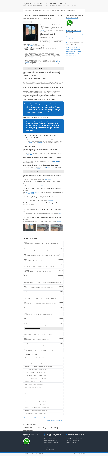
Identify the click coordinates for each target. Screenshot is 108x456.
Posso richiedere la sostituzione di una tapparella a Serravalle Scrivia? (38, 366)
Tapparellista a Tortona (70, 57)
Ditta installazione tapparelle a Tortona (56, 428)
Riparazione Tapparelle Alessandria (73, 49)
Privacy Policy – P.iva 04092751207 (79, 453)
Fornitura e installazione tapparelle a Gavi (55, 420)
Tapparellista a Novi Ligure (71, 55)
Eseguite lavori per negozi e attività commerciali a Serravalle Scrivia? (38, 398)
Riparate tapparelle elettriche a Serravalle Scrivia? (34, 381)
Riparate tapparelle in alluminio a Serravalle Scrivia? (35, 396)
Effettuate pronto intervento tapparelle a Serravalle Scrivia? (36, 360)
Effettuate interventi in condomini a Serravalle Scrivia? (35, 375)
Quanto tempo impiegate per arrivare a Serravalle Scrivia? (36, 378)
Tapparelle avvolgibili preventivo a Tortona (42, 428)
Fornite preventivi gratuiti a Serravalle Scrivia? (33, 387)
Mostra (29, 21)
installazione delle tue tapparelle (32, 192)
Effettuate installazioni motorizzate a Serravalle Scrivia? (36, 369)
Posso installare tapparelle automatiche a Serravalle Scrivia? (37, 407)
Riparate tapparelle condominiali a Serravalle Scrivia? (35, 393)
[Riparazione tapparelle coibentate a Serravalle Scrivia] (29, 227)
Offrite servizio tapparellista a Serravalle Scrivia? (34, 357)
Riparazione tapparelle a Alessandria (73, 36)
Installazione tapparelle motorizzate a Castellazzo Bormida (29, 429)
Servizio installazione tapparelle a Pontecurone (42, 143)
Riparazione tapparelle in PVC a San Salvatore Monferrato (35, 417)
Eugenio (48, 167)
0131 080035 (30, 45)
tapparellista (40, 142)
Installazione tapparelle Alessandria (73, 47)
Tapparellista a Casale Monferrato (72, 53)
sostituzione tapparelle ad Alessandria (73, 51)
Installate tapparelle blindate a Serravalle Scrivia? (34, 384)
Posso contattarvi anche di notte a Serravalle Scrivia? (35, 372)
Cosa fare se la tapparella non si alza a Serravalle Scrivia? (36, 404)
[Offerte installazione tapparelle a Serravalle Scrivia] (43, 227)
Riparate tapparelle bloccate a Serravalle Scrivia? (34, 363)
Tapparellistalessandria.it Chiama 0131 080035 (44, 3)
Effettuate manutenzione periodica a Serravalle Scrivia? (35, 401)
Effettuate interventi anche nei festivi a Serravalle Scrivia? (36, 390)
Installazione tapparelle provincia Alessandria (75, 34)
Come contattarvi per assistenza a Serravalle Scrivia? (35, 413)
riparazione (57, 61)
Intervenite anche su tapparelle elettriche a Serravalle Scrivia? (37, 410)
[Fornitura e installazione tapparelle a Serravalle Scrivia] (57, 227)
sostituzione (27, 62)
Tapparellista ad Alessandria (71, 38)
